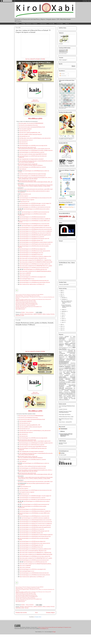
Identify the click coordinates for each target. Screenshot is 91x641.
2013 (61, 328)
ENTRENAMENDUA (64, 361)
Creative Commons (63, 409)
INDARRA (64, 371)
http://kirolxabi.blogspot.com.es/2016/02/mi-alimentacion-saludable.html (35, 225)
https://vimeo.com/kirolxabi (25, 274)
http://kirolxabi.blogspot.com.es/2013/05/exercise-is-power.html (32, 236)
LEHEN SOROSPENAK (64, 373)
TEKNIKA (61, 397)
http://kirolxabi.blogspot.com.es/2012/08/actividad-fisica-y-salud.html (32, 167)
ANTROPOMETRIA (62, 340)
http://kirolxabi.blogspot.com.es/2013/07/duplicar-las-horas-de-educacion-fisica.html (35, 197)
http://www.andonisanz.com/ (24, 130)
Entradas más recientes (21, 612)
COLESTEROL (72, 353)
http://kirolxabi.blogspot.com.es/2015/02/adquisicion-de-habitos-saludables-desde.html (36, 150)
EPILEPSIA (73, 363)
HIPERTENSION (72, 369)
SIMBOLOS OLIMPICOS (66, 389)
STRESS (73, 395)
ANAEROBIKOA (72, 337)
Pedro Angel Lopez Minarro (64, 414)
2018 (61, 292)
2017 (61, 294)
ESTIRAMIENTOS (70, 364)
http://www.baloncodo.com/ (24, 136)
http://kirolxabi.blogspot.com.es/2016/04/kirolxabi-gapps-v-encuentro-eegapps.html (35, 203)
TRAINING (66, 398)
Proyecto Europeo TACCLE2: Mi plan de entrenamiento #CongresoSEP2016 (29, 294)
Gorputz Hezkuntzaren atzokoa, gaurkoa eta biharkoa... (66, 306)
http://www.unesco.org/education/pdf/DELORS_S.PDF (29, 132)
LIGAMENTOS (61, 374)
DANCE (69, 354)
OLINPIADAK (62, 382)
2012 (61, 329)
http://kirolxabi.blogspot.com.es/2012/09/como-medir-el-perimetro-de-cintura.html (34, 207)
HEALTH (61, 369)
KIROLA (44, 314)
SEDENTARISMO (68, 388)
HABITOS (67, 368)
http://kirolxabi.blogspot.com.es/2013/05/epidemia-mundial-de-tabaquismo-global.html (36, 242)
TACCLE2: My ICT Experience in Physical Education (25, 305)
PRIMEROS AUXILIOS (65, 386)
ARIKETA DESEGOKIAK (70, 343)
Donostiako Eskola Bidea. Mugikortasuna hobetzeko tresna (26, 303)
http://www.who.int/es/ (23, 143)
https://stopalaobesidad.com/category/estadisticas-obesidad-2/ (31, 159)
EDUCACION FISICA (29, 314)
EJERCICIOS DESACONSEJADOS (67, 359)
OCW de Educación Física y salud (66, 416)
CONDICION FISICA (63, 354)
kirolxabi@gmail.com (44, 628)
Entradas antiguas (50, 612)
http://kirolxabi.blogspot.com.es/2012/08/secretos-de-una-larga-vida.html (33, 145)
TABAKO (64, 396)
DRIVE (74, 355)
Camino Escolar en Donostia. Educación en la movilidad (26, 301)
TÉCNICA (73, 396)
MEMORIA (66, 375)
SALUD (61, 388)
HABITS (73, 368)
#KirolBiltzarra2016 (35, 118)
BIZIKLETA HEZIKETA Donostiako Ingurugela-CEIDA (26, 300)
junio (63, 313)
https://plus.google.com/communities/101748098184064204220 (31, 123)
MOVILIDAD (72, 376)
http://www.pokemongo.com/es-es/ (26, 140)
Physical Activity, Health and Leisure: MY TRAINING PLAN (27, 304)
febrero (63, 320)
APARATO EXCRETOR (70, 342)
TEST (74, 397)
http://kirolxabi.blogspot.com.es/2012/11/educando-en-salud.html (31, 152)
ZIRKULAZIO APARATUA (64, 399)
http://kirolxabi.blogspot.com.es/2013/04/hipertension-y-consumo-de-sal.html (34, 223)
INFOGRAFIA (69, 371)
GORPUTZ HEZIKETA (37, 314)
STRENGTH (65, 395)
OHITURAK (62, 380)
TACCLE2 (26, 607)
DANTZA (73, 354)
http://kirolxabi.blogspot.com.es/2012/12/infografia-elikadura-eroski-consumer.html (35, 227)
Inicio (36, 612)
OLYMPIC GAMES (70, 382)
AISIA (74, 336)
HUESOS (60, 371)
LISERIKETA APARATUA (70, 374)
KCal (64, 372)
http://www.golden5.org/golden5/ (25, 128)
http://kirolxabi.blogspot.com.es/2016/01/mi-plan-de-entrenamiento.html (35, 212)
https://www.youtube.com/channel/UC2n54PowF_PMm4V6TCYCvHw (33, 258)
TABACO (60, 396)
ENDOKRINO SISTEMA (70, 360)
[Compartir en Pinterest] (41, 312)
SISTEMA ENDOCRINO (69, 390)
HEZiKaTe (17, 23)
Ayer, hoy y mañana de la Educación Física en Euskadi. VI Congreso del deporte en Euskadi (33, 31)
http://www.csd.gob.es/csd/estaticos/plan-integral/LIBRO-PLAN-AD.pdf (33, 154)
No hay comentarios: (30, 312)
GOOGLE (73, 365)
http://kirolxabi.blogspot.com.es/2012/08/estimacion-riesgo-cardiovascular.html (35, 250)
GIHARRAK (69, 365)
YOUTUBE (73, 398)
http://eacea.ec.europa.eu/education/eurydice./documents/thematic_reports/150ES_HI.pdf (35, 189)
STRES (69, 395)
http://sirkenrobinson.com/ (26, 194)
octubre (63, 309)
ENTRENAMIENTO (64, 363)
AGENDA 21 (68, 336)
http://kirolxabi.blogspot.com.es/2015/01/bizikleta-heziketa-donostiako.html (34, 280)
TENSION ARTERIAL (68, 397)
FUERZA (65, 365)
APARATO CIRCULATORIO (65, 341)
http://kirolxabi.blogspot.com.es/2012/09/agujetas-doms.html (31, 252)
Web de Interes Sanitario (63, 53)
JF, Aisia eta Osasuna (43, 23)
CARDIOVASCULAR (71, 352)
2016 (61, 296)
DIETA (70, 355)
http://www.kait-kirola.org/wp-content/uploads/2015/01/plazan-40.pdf (32, 127)
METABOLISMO (72, 375)
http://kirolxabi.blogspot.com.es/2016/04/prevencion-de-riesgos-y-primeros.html (35, 263)
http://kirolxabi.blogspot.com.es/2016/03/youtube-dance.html (35, 269)
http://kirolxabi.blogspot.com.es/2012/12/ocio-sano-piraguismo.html (33, 276)
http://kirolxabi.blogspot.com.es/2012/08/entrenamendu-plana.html (32, 216)
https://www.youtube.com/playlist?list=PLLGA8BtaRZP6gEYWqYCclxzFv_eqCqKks (36, 265)
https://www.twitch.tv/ (23, 141)
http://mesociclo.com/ (25, 201)
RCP (74, 386)
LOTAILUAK (61, 375)
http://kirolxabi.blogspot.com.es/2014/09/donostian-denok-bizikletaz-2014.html (35, 282)
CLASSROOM (62, 353)
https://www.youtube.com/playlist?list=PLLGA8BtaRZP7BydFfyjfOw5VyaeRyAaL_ (35, 271)
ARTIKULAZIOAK (62, 347)
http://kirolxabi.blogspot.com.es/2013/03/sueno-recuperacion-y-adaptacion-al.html (35, 256)
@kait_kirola (35, 99)
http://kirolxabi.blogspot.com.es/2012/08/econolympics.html (31, 240)
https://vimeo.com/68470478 (25, 273)
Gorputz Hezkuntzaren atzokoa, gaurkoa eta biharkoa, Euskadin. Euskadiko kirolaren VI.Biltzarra (35, 324)
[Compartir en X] (39, 312)
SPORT (22, 315)
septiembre (64, 311)
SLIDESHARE (63, 394)
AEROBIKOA (61, 336)
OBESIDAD (67, 379)
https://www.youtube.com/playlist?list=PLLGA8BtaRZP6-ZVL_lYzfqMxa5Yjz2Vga (35, 260)
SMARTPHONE (69, 394)
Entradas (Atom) (38, 616)
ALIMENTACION (62, 337)
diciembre (64, 297)
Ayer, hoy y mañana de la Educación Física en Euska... (66, 302)
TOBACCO (61, 398)
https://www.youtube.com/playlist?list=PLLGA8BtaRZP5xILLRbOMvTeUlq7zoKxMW (36, 262)
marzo (63, 318)
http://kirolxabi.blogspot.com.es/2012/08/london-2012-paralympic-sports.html (34, 238)
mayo (63, 315)
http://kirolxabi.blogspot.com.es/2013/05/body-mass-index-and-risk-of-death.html (35, 233)
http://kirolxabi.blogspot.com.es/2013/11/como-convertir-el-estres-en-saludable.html (36, 231)
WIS (69, 398)
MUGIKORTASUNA (63, 377)
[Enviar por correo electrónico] (36, 312)
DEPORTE (22, 314)
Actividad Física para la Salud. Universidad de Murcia (65, 412)
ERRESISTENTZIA (62, 364)
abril (63, 316)
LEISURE (73, 373)
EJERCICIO (72, 358)
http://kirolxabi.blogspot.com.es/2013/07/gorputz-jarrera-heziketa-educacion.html (35, 244)
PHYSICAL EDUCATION (67, 385)
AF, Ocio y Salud (51, 23)
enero (63, 322)
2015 (61, 324)
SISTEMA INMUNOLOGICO (64, 391)
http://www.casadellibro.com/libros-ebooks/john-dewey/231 (30, 134)
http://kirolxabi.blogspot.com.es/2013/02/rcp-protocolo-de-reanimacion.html (34, 267)
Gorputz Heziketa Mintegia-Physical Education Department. (66, 435)
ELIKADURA (61, 360)
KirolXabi (43, 59)
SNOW (74, 394)
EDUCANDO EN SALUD (20, 309)
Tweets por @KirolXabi (64, 284)
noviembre (64, 299)
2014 (61, 326)
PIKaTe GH (67, 23)
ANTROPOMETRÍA (72, 340)
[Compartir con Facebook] (40, 312)
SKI (59, 394)
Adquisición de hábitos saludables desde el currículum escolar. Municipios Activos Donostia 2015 (33, 299)
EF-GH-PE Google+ (60, 23)
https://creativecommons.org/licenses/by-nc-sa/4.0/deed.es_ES (32, 284)
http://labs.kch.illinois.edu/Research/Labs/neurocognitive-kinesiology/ (32, 173)
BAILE (67, 347)
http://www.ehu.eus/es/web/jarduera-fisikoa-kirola (28, 125)
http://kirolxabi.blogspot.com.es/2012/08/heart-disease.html (31, 254)
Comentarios (63, 75)
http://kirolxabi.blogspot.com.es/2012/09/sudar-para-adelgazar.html (32, 249)
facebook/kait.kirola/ (35, 101)
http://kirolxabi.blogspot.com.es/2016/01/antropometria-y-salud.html (32, 205)
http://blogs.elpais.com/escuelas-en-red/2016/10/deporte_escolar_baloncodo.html (35, 138)
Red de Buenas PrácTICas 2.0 (21, 307)
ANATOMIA (62, 339)
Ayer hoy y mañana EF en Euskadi (32, 59)
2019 (61, 290)
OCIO (73, 379)
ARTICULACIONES (71, 346)
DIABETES (66, 355)
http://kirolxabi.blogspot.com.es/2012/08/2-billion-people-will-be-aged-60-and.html (35, 234)
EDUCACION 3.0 (63, 356)
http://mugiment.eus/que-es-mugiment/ (26, 199)
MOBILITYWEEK (62, 376)
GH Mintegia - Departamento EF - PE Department (29, 23)
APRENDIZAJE (61, 343)
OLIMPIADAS (72, 380)
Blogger (54, 631)
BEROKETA (70, 347)
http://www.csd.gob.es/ (23, 195)
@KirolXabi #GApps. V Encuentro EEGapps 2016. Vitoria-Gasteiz (28, 295)
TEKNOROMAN (63, 428)
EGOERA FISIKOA (66, 358)
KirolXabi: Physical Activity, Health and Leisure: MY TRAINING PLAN (29, 306)
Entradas (63, 73)
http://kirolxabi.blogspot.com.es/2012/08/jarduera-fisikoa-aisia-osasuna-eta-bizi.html (36, 229)
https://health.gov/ (22, 168)
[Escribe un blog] (37, 312)
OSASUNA (62, 384)
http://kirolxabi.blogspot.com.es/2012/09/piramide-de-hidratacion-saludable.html (35, 218)
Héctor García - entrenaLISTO (65, 422)
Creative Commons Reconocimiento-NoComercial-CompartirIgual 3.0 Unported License (54, 627)
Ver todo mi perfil (62, 454)
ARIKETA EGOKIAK (64, 344)
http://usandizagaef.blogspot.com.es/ (27, 278)
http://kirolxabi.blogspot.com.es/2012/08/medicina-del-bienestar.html (32, 175)
